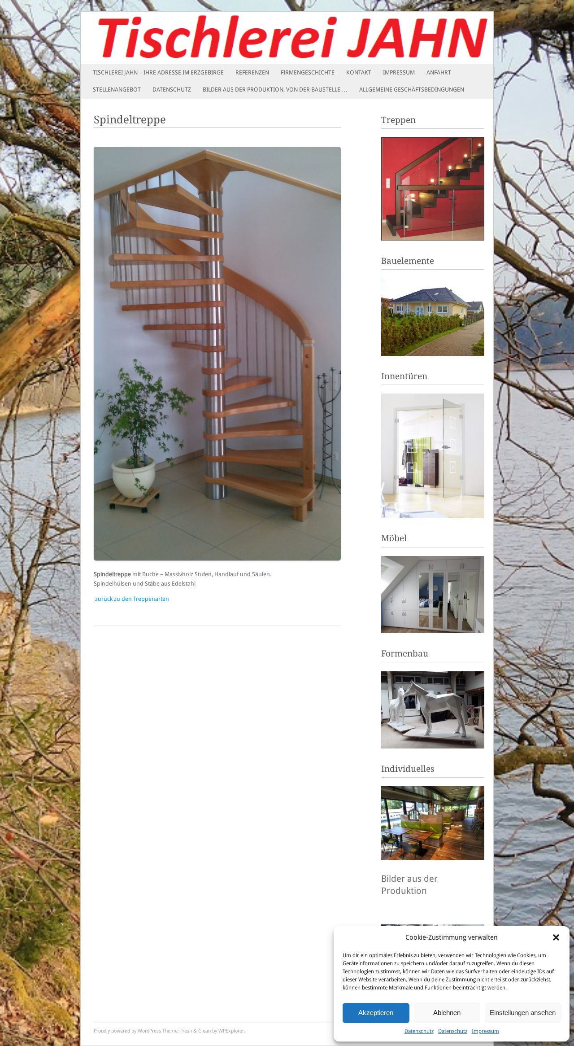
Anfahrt (438, 72)
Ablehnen (447, 1012)
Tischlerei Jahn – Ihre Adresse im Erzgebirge (158, 72)
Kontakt (358, 72)
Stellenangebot (117, 89)
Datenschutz (419, 1031)
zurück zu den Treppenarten (132, 598)
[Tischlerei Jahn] (246, 38)
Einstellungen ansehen (523, 1012)
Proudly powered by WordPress (127, 1031)
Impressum (485, 1031)
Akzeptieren (375, 1012)
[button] (556, 937)
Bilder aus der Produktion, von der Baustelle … (275, 89)
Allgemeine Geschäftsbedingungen (411, 89)
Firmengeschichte (308, 72)
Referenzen (252, 72)
